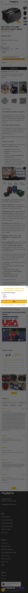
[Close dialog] (27, 286)
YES (14, 301)
